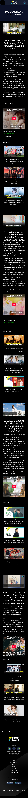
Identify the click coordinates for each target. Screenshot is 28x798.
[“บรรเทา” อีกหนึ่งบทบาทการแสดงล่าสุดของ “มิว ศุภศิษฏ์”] (14, 193)
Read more (15, 163)
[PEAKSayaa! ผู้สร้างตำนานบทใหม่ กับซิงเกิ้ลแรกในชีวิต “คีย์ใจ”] (14, 710)
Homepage (10, 14)
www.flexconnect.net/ (9, 133)
